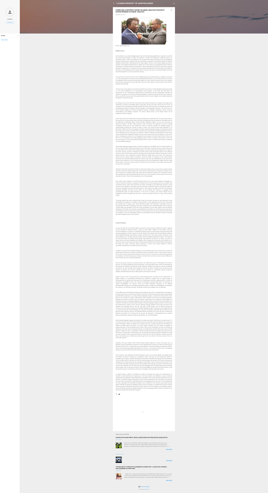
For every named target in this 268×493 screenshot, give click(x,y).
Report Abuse (4, 40)
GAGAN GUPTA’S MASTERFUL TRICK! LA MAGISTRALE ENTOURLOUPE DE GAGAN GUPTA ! (142, 437)
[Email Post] (119, 394)
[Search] (174, 4)
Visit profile (10, 22)
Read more (169, 449)
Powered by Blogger (144, 486)
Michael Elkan (147, 489)
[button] (171, 10)
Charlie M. (10, 19)
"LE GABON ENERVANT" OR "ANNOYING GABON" (134, 3)
